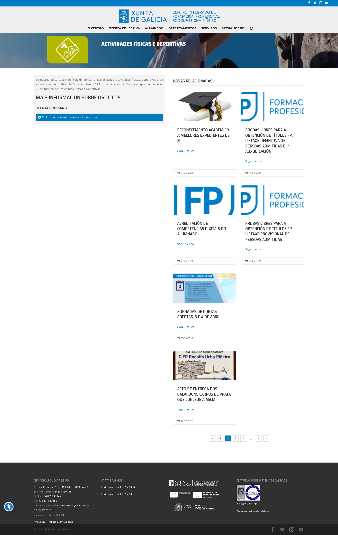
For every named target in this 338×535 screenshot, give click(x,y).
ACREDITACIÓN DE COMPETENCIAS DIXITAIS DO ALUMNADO (204, 224)
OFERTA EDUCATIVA (124, 28)
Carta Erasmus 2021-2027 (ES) (118, 487)
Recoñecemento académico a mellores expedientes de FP (204, 134)
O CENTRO (96, 28)
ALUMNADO (154, 28)
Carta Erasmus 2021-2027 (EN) (118, 494)
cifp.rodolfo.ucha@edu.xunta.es (72, 505)
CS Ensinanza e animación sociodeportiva (69, 117)
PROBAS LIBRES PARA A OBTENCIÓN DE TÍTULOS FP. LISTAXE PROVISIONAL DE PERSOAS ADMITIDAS (272, 224)
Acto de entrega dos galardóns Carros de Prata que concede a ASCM (204, 387)
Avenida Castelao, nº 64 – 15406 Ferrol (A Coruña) (61, 487)
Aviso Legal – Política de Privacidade (53, 521)
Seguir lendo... (186, 150)
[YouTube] (326, 3)
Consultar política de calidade (253, 511)
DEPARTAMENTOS (182, 28)
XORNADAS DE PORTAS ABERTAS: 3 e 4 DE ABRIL (204, 308)
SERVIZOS (209, 28)
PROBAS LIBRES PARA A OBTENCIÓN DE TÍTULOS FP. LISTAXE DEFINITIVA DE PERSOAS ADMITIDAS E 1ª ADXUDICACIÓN (272, 134)
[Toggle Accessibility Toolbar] (8, 506)
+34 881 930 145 (62, 491)
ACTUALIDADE (233, 28)
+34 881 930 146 (52, 496)
